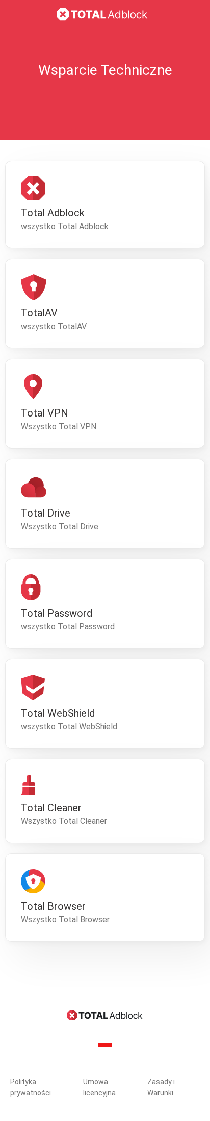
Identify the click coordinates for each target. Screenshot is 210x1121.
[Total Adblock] (105, 14)
